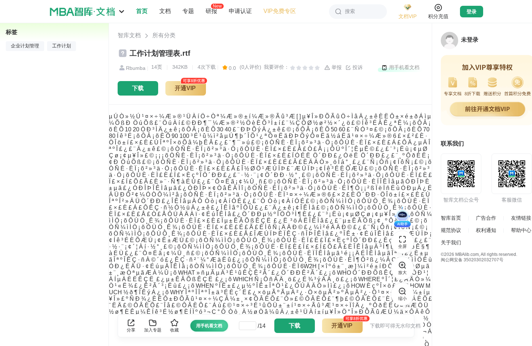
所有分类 (164, 35)
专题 (188, 11)
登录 (471, 11)
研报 (211, 11)
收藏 (174, 330)
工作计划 (61, 45)
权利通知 (486, 230)
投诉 (357, 67)
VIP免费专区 (279, 11)
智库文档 (129, 35)
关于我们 (451, 242)
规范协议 (451, 230)
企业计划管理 (25, 45)
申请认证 (240, 11)
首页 (142, 11)
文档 (165, 11)
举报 (336, 67)
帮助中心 (521, 230)
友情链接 (521, 218)
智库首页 (451, 218)
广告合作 (486, 218)
